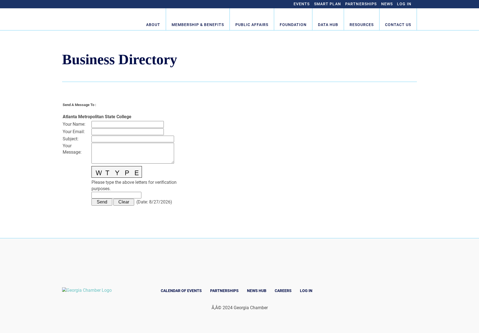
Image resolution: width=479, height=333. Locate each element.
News (387, 4)
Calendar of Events (181, 290)
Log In (404, 4)
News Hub (256, 290)
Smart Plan (327, 4)
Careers (283, 290)
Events (302, 4)
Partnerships (361, 4)
